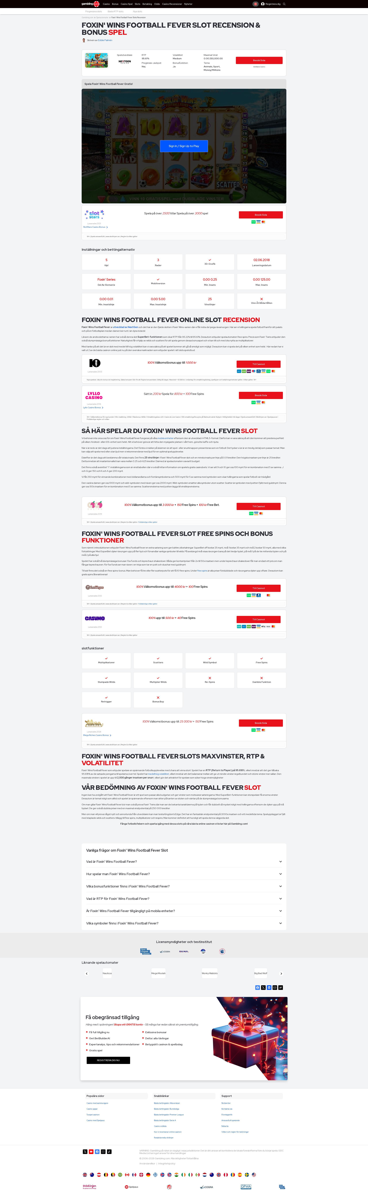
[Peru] (226, 1178)
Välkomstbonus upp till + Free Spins (172, 587)
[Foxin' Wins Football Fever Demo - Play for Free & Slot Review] (85, 1178)
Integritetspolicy (166, 1167)
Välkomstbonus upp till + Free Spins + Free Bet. (172, 505)
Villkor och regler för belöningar (235, 1135)
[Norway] (219, 1178)
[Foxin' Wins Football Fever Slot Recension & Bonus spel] (247, 1178)
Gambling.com (87, 17)
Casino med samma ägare (97, 1106)
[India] (176, 1178)
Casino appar (92, 1112)
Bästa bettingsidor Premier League (169, 1118)
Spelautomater (102, 17)
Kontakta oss (227, 1112)
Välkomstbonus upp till (171, 362)
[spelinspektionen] (282, 1190)
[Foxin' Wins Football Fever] (254, 1178)
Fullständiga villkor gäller (147, 522)
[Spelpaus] (131, 1190)
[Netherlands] (205, 1178)
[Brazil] (120, 1178)
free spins (202, 570)
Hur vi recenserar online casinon (168, 1135)
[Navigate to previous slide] (87, 975)
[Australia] (92, 1178)
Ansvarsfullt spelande (231, 1124)
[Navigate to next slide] (281, 975)
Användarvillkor (147, 1167)
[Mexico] (197, 1178)
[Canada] (134, 1178)
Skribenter (226, 1106)
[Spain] (240, 1178)
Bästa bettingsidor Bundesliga (166, 1112)
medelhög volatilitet (158, 773)
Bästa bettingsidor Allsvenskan (167, 1106)
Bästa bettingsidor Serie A (165, 1124)
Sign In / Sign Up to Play (184, 146)
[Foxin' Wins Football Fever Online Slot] (127, 1178)
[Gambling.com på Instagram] (103, 1163)
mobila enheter (165, 438)
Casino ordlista (160, 1129)
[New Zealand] (212, 1178)
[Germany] (148, 1178)
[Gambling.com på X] (85, 1163)
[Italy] (190, 1178)
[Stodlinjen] (89, 1190)
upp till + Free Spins (171, 618)
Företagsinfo (227, 1118)
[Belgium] (106, 1178)
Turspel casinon (93, 1118)
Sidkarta (225, 1129)
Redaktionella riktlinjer (164, 1141)
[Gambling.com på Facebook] (97, 1163)
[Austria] (99, 1178)
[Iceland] (162, 1178)
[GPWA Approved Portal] (246, 1190)
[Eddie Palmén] (84, 40)
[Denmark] (141, 1178)
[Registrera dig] (255, 4)
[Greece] (155, 1178)
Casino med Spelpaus (96, 1124)
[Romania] (233, 1178)
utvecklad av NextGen (125, 327)
